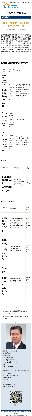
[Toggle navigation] (29, 17)
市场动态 (22, 29)
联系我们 (22, 411)
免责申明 (16, 413)
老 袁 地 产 (6, 17)
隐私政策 (27, 411)
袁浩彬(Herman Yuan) (9, 351)
